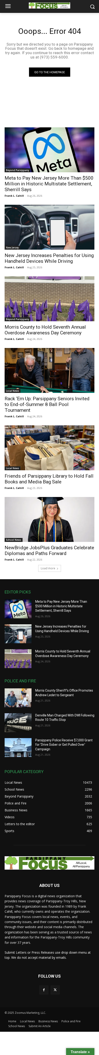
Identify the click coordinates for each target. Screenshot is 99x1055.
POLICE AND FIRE (20, 680)
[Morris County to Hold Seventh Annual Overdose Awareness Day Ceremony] (49, 298)
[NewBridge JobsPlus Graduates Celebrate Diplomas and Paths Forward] (49, 519)
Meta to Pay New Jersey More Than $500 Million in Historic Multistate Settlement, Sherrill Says (49, 183)
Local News (12, 390)
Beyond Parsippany (17, 170)
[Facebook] (43, 989)
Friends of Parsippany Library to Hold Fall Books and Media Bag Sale (49, 479)
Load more (48, 568)
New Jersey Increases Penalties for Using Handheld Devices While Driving (49, 258)
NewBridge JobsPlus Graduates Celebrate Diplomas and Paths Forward (49, 550)
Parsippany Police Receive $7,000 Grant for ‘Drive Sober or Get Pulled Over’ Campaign (64, 744)
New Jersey (12, 247)
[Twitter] (55, 989)
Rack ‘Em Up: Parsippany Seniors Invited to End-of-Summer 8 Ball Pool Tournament (47, 404)
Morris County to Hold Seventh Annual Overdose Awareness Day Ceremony (45, 330)
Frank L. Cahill (14, 195)
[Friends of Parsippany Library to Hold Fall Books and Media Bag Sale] (49, 447)
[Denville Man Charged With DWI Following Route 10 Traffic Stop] (18, 722)
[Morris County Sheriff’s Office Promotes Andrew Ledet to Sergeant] (18, 697)
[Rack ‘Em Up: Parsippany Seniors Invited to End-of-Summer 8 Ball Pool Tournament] (49, 370)
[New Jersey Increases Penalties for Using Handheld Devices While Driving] (49, 227)
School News (13, 539)
